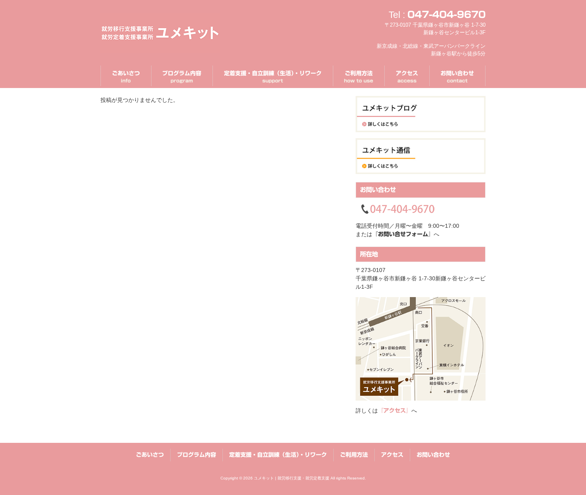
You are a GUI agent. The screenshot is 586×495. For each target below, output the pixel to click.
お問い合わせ (433, 455)
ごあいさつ (150, 455)
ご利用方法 (354, 455)
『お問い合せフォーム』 (403, 234)
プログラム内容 (196, 455)
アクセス (392, 455)
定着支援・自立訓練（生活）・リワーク (278, 455)
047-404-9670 (446, 14)
